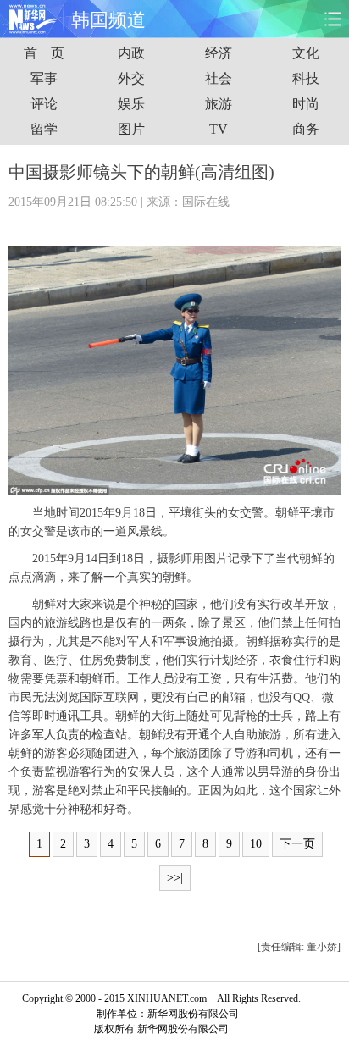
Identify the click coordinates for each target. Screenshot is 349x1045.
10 (256, 844)
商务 (305, 129)
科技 (305, 78)
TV (218, 129)
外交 (131, 78)
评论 (44, 104)
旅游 (218, 104)
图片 (131, 129)
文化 (305, 53)
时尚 (305, 104)
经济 (218, 53)
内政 (131, 53)
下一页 (297, 844)
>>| (175, 877)
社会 (218, 78)
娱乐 (131, 104)
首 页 (44, 53)
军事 (44, 78)
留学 (44, 129)
